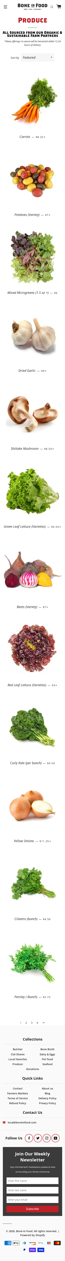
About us (47, 1088)
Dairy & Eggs (47, 1054)
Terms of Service (18, 1098)
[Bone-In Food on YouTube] (55, 1138)
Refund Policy (17, 1103)
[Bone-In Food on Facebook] (29, 1138)
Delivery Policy (47, 1098)
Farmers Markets (17, 1093)
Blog (47, 1093)
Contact (18, 1088)
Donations (32, 1069)
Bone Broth (47, 1049)
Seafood (47, 1064)
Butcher (18, 1049)
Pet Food (47, 1059)
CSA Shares (18, 1054)
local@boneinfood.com (22, 1122)
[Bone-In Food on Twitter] (38, 1138)
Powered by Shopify (32, 1235)
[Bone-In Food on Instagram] (47, 1138)
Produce (17, 1064)
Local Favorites (17, 1059)
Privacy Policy (47, 1103)
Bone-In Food (24, 1231)
